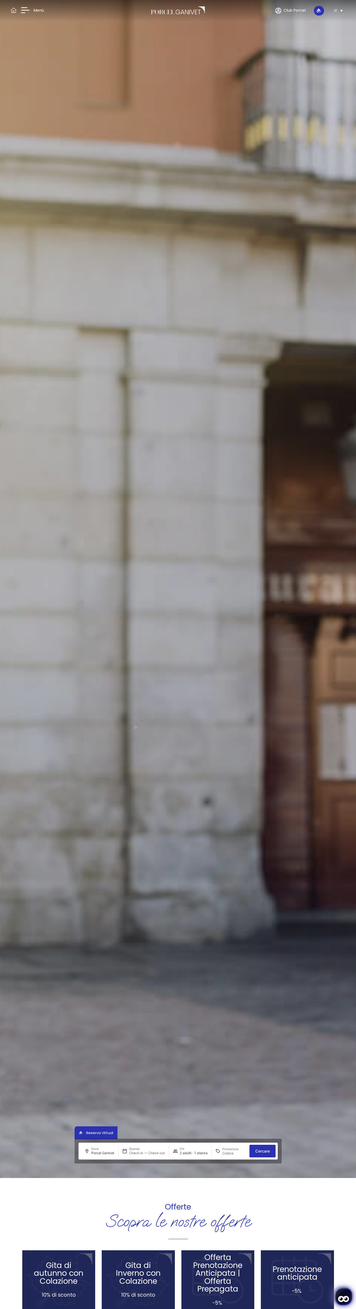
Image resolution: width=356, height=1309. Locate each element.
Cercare (262, 1151)
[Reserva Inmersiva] (318, 10)
